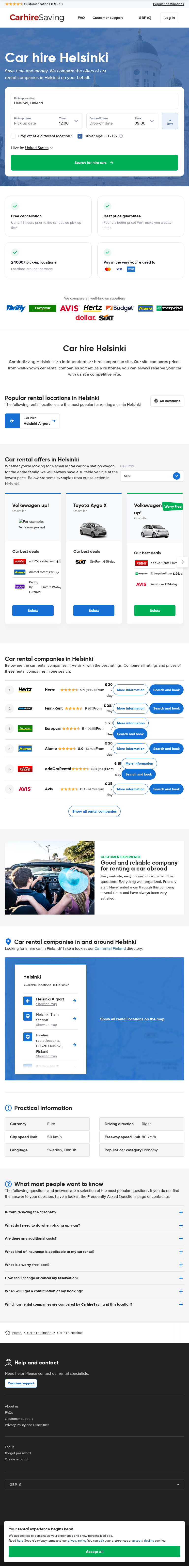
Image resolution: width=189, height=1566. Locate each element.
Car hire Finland (39, 1333)
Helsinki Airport (37, 421)
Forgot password (18, 1453)
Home (16, 1333)
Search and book (166, 689)
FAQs (9, 1412)
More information (130, 689)
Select (33, 610)
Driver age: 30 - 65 (100, 136)
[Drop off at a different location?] (13, 136)
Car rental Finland (110, 948)
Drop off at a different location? (44, 136)
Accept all (94, 1551)
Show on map (46, 1004)
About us (12, 1406)
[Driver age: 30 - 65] (80, 136)
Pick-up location (24, 98)
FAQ (81, 17)
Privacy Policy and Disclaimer (27, 1425)
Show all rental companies (94, 811)
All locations (169, 401)
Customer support (108, 17)
